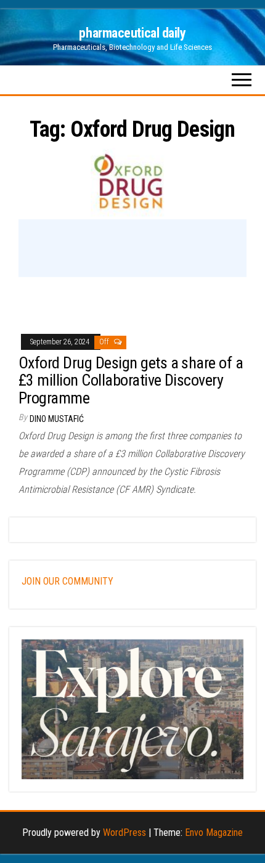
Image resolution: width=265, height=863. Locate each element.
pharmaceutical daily (132, 33)
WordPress (124, 832)
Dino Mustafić (57, 419)
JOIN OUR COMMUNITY (67, 581)
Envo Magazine (214, 832)
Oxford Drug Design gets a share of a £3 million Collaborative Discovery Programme (130, 380)
